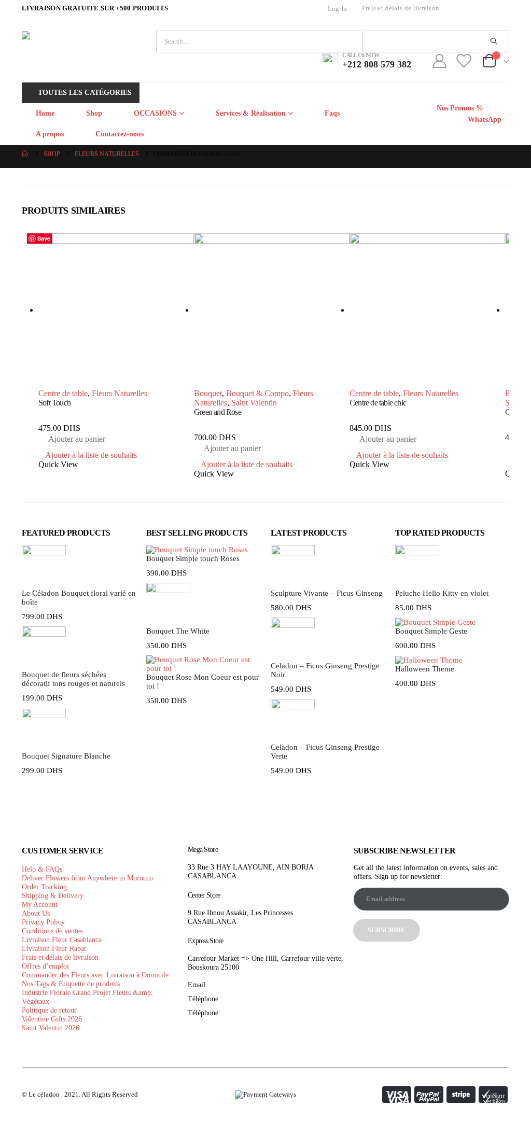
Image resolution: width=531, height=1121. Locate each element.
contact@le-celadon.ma (243, 984)
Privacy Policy (43, 922)
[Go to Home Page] (25, 154)
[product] (116, 311)
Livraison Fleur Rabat (54, 948)
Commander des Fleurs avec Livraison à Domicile (95, 975)
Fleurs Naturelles (119, 393)
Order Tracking (44, 886)
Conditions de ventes (52, 931)
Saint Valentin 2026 (50, 1028)
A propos (50, 134)
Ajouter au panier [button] (76, 439)
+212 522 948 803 (249, 1012)
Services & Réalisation (251, 113)
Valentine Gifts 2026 (52, 1019)
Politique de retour (49, 1010)
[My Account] (439, 61)
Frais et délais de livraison (401, 8)
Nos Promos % (460, 108)
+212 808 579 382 (249, 998)
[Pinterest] (479, 9)
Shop (94, 113)
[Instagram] (499, 9)
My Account (40, 904)
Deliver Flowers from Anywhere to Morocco (87, 878)
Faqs (332, 113)
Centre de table (63, 393)
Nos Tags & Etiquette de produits (71, 983)
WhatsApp (483, 119)
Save (43, 238)
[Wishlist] (463, 61)
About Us (36, 913)
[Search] (494, 41)
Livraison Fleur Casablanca (62, 939)
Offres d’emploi (45, 966)
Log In (337, 8)
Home (45, 113)
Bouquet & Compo (257, 393)
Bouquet (208, 393)
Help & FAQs (42, 869)
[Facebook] (460, 9)
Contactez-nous (119, 134)
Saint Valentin (254, 402)
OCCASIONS (155, 113)
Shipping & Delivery (52, 895)
